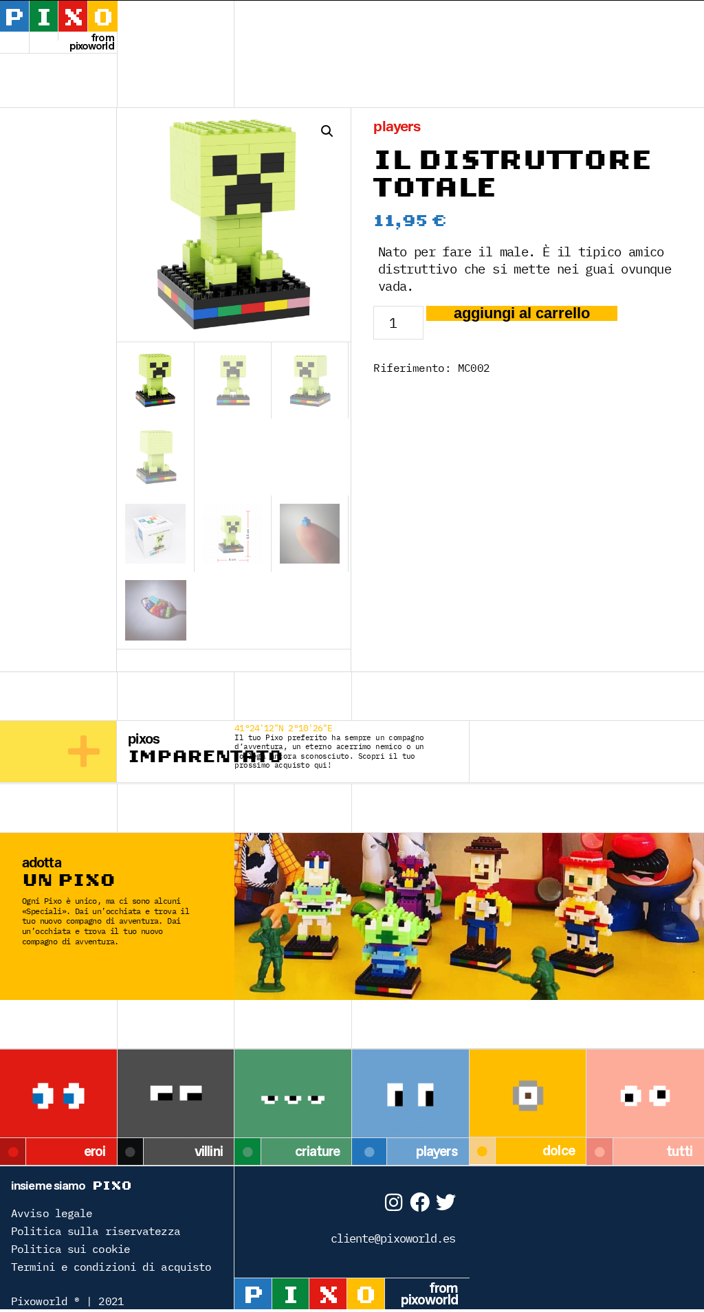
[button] (327, 131)
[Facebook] (419, 1202)
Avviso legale (51, 1213)
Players (396, 127)
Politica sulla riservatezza (95, 1231)
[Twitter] (446, 1202)
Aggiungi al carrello (522, 313)
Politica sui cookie (70, 1249)
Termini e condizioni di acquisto (111, 1267)
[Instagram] (393, 1202)
